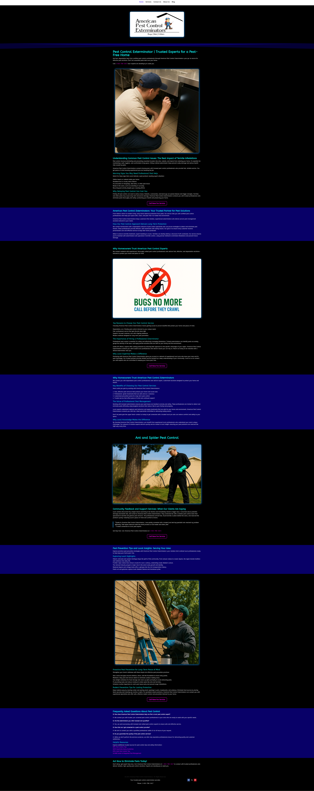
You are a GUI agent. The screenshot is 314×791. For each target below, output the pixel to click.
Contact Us (157, 2)
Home (141, 2)
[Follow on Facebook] (188, 780)
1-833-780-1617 (121, 63)
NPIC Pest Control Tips (119, 747)
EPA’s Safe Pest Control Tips (121, 751)
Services (148, 2)
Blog (173, 2)
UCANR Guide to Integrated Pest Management (127, 753)
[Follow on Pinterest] (195, 780)
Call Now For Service (157, 203)
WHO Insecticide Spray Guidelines (123, 749)
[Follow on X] (192, 780)
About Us (166, 2)
